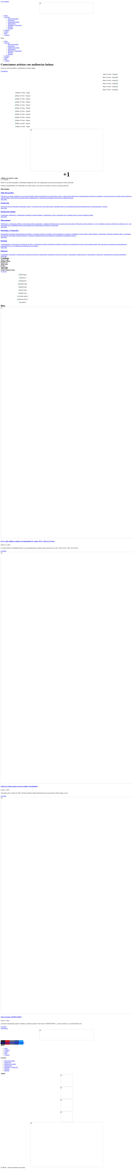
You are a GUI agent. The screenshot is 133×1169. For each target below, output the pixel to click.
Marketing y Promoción (15, 25)
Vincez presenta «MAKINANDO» (11, 1017)
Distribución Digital (13, 22)
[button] (66, 38)
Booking (10, 27)
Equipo (6, 32)
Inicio (6, 15)
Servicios (7, 17)
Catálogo (7, 30)
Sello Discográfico (13, 19)
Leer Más (3, 551)
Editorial (10, 28)
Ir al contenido (5, 1)
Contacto (7, 35)
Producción (11, 20)
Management (11, 23)
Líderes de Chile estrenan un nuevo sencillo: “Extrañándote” (19, 786)
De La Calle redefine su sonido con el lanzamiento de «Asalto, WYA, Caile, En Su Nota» (28, 541)
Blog (5, 33)
